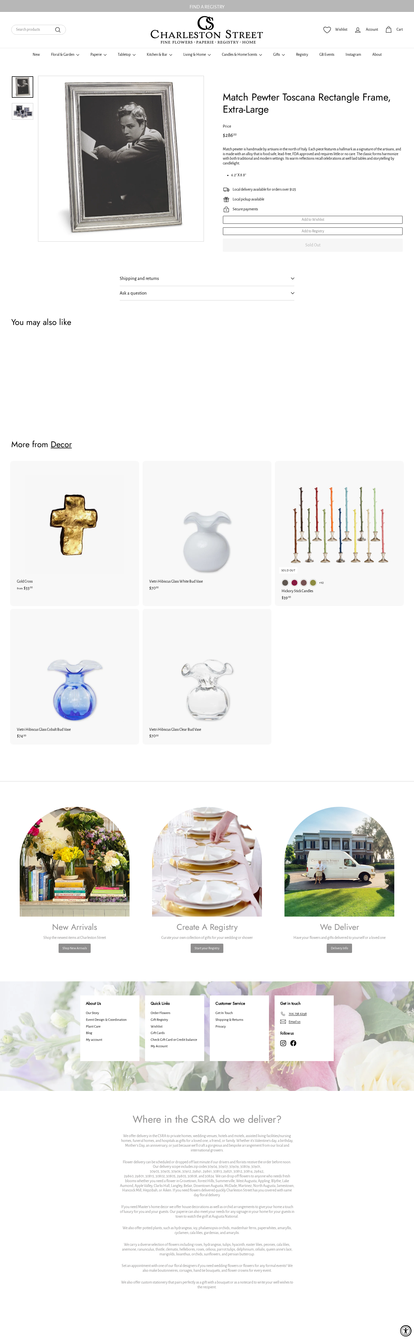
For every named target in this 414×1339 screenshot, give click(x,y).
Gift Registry (159, 1020)
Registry (302, 55)
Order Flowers (160, 1013)
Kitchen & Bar (157, 55)
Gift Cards (158, 1033)
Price (227, 126)
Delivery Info (339, 948)
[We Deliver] (339, 862)
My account (94, 1040)
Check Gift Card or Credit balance (174, 1040)
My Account (159, 1046)
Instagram (353, 55)
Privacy (220, 1026)
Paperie (96, 55)
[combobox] (38, 30)
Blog (89, 1033)
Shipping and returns (139, 278)
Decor (61, 444)
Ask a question (133, 293)
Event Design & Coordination (106, 1020)
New (36, 55)
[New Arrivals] (75, 862)
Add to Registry (313, 231)
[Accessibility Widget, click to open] (405, 1330)
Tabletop (124, 55)
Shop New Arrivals (75, 948)
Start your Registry (207, 948)
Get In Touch (224, 1013)
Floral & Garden (63, 55)
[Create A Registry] (207, 862)
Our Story (92, 1013)
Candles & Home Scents (240, 55)
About (377, 55)
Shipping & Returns (229, 1020)
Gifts (277, 55)
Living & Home (194, 55)
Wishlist (157, 1026)
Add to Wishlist (313, 220)
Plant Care (93, 1026)
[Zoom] (121, 158)
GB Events (326, 55)
